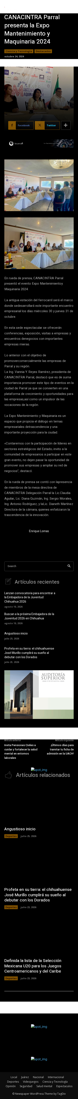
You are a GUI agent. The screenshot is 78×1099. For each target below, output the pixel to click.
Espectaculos (64, 1086)
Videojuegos (30, 1081)
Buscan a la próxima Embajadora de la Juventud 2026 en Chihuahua (29, 616)
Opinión (11, 1086)
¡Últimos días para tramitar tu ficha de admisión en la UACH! (60, 749)
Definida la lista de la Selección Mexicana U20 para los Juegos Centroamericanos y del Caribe (32, 966)
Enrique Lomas (39, 531)
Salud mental (44, 1086)
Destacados (43, 51)
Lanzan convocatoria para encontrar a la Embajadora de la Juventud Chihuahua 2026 (29, 597)
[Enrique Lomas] (14, 539)
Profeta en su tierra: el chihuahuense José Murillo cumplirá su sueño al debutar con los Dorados (29, 652)
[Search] (69, 566)
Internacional (56, 1077)
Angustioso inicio (16, 633)
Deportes (11, 836)
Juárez (25, 1077)
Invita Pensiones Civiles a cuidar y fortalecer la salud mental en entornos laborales (20, 751)
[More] (66, 125)
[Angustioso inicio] (67, 635)
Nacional (38, 1077)
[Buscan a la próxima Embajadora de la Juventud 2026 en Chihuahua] (67, 618)
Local (14, 1077)
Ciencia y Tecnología (19, 51)
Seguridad (26, 1086)
